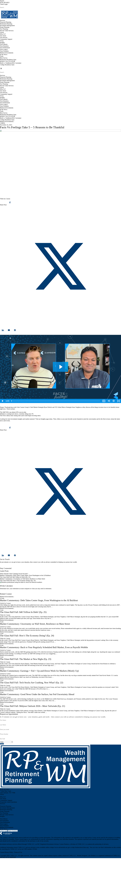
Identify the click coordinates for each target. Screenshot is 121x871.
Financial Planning (5, 22)
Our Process (3, 37)
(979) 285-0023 (4, 2)
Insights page (45, 419)
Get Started (3, 592)
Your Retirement (5, 47)
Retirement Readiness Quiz (8, 59)
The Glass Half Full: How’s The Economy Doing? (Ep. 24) (18, 580)
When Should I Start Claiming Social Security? (14, 574)
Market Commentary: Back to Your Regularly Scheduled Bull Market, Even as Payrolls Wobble (44, 647)
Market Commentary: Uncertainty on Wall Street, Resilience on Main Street (22, 579)
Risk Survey (3, 58)
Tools (1, 56)
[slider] (55, 401)
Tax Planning (4, 29)
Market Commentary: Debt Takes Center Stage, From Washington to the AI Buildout (25, 575)
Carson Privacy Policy (6, 852)
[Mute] (108, 401)
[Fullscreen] (118, 401)
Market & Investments (6, 53)
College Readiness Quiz (7, 65)
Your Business (4, 46)
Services (2, 20)
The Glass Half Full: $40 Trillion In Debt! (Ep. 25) (15, 577)
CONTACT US (5, 66)
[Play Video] (2, 401)
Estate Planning (4, 27)
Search (2, 1)
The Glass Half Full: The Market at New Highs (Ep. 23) (25, 659)
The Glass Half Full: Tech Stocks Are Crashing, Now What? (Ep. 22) (31, 682)
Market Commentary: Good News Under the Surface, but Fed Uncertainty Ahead (37, 694)
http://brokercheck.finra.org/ (80, 847)
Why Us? (3, 34)
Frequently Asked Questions (8, 802)
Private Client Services (7, 30)
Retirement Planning (6, 24)
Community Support (6, 39)
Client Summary (13, 831)
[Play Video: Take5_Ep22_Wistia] (60, 367)
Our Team (3, 36)
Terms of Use (18, 852)
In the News (3, 54)
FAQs (2, 41)
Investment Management (7, 25)
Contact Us (3, 566)
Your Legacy (4, 49)
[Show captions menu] (103, 401)
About (2, 32)
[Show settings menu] (113, 401)
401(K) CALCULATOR (7, 61)
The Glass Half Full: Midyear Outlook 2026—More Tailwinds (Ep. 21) (32, 706)
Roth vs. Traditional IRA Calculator (10, 63)
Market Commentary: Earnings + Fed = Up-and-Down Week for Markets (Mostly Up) (39, 671)
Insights (2, 42)
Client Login (4, 4)
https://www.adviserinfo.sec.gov (61, 847)
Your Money (4, 44)
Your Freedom (4, 51)
